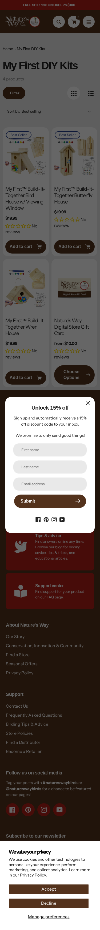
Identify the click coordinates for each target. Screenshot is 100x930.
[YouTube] (62, 519)
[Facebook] (38, 519)
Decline (48, 903)
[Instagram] (54, 519)
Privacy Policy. (33, 875)
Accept (48, 889)
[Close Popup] (88, 403)
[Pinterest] (46, 519)
